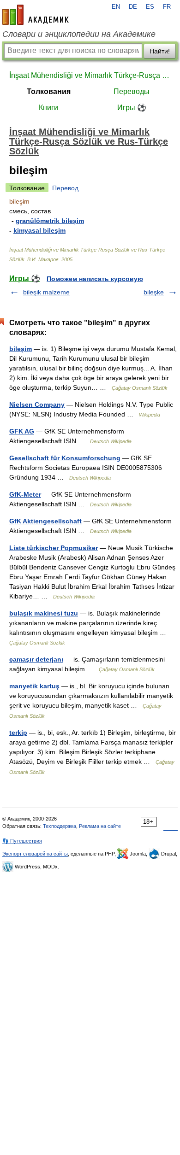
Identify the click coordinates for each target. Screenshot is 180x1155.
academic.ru (35, 15)
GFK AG (21, 431)
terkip (18, 732)
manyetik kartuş (34, 686)
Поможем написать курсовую (95, 278)
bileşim (20, 348)
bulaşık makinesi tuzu (43, 613)
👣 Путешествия (22, 841)
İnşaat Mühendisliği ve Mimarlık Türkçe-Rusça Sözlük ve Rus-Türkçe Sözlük (90, 75)
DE (133, 7)
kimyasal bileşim (39, 230)
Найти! (160, 51)
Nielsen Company (37, 404)
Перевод (65, 188)
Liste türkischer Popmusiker (53, 547)
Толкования (49, 91)
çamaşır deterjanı (36, 659)
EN (116, 7)
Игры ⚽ (131, 107)
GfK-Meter (25, 494)
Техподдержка (59, 826)
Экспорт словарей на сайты (35, 853)
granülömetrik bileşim (50, 220)
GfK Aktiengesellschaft (45, 521)
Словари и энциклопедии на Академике (79, 34)
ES (150, 7)
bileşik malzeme (46, 292)
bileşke (154, 292)
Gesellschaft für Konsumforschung (64, 458)
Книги (48, 107)
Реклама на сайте (100, 826)
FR (167, 7)
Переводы (132, 91)
